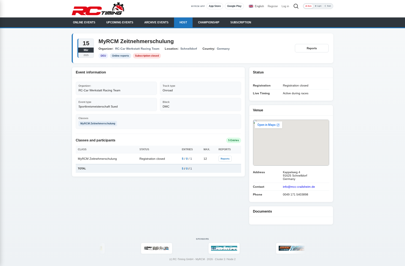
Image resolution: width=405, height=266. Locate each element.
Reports (312, 48)
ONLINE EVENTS (84, 22)
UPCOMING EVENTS (119, 22)
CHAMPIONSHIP (208, 22)
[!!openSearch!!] (296, 6)
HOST (183, 22)
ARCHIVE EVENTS (156, 22)
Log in (285, 6)
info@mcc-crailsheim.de (299, 186)
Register (273, 6)
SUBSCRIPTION (240, 22)
